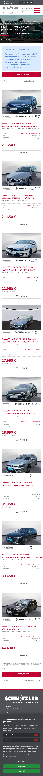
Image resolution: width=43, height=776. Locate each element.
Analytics (9, 740)
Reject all (21, 766)
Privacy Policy (21, 762)
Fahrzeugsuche (27, 8)
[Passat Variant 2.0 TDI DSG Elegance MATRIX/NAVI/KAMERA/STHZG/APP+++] (21, 248)
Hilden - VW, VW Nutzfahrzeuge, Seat (30, 133)
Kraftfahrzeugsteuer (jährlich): (13, 664)
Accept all (21, 771)
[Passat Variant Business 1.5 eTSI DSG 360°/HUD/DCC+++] (21, 607)
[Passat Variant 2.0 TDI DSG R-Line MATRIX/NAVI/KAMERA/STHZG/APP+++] (21, 391)
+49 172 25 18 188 (11, 3)
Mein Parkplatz (27, 12)
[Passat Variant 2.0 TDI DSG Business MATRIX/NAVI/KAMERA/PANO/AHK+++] (21, 320)
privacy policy (12, 756)
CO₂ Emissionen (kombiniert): (7, 663)
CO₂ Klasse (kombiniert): (21, 663)
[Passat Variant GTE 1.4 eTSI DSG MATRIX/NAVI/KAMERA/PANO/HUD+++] (21, 104)
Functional (9, 735)
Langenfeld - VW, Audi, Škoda (32, 205)
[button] (11, 81)
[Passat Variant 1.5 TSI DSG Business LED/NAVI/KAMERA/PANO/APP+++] (21, 176)
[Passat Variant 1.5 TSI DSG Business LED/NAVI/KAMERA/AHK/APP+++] (21, 463)
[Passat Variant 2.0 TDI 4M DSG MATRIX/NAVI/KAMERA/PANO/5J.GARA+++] (21, 535)
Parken (23, 152)
